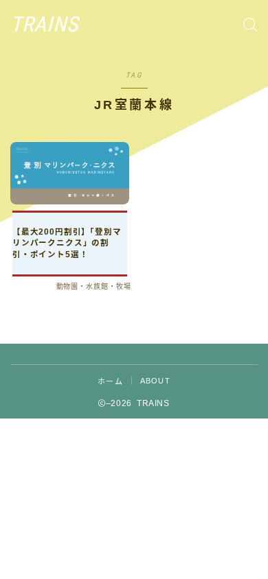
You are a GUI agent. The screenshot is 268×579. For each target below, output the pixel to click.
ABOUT (155, 381)
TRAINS (44, 24)
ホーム (110, 381)
